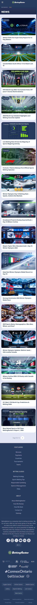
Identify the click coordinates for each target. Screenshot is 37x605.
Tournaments (18, 461)
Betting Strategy (18, 476)
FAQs (18, 489)
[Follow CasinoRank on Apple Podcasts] (29, 540)
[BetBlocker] (16, 576)
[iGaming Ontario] (24, 566)
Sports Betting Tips (18, 479)
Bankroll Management (18, 486)
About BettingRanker (18, 501)
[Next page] (22, 438)
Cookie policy (7, 599)
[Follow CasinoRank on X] (16, 540)
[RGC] (33, 561)
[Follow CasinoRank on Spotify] (24, 540)
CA (17, 545)
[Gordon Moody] (12, 566)
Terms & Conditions (19, 602)
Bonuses (18, 452)
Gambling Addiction (16, 599)
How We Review (18, 504)
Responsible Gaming (28, 599)
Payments (18, 455)
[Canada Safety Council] (16, 561)
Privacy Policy (8, 602)
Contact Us (18, 510)
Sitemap (18, 513)
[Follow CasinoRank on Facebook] (8, 540)
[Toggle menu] (2, 2)
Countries (18, 458)
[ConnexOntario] (18, 571)
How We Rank (18, 507)
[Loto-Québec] (24, 561)
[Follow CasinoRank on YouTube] (20, 540)
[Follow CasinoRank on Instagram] (12, 540)
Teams (18, 465)
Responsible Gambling (18, 483)
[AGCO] (7, 561)
